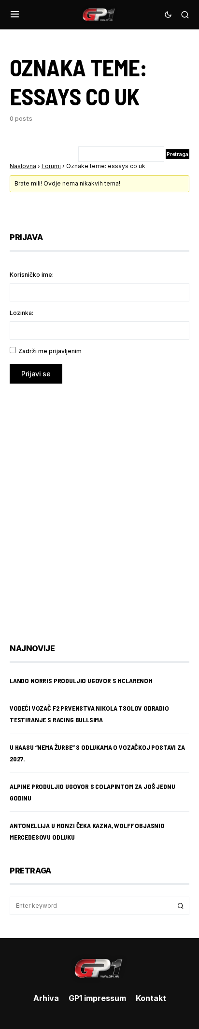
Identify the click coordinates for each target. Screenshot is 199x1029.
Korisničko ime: (32, 274)
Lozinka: (21, 312)
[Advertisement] (99, 506)
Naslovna (23, 166)
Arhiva (46, 998)
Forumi (51, 166)
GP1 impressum (97, 998)
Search (180, 906)
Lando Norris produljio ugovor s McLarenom (81, 680)
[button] (15, 14)
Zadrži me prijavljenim (50, 351)
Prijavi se (36, 374)
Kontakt (151, 998)
